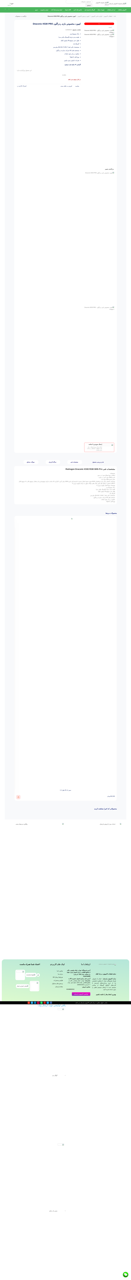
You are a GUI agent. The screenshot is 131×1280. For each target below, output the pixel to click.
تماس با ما (60, 971)
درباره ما (60, 974)
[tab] (98, 462)
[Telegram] (32, 1003)
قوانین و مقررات (58, 980)
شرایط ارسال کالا (58, 977)
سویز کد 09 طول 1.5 (65, 790)
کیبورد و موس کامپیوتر (83, 16)
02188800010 (70, 989)
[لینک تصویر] (108, 890)
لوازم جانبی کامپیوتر (96, 16)
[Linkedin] (35, 1003)
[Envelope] (29, 1003)
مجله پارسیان (59, 986)
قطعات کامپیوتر (108, 16)
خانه (115, 16)
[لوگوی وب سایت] (117, 3)
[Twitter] (48, 1003)
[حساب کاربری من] (5, 3)
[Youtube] (44, 1003)
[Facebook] (51, 1003)
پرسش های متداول (57, 983)
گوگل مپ (54, 1075)
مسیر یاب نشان (53, 1210)
